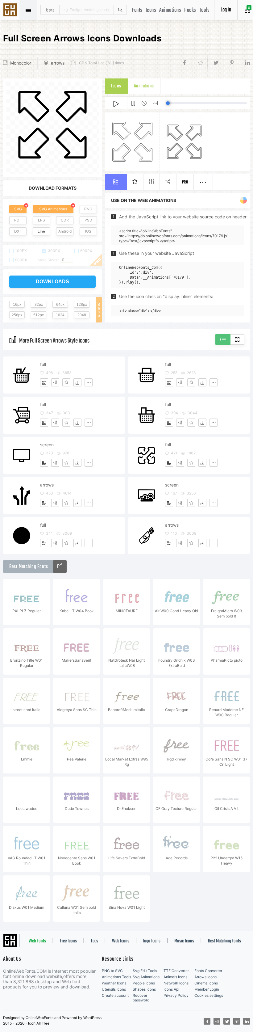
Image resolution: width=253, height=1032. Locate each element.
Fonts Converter (208, 970)
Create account (115, 995)
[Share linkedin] (244, 63)
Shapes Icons (144, 989)
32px (39, 304)
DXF (18, 231)
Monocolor (20, 62)
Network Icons (176, 983)
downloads (52, 281)
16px (17, 304)
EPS (41, 220)
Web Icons (120, 941)
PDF (18, 220)
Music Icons (184, 941)
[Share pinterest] (231, 63)
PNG (88, 209)
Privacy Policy (176, 995)
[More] (89, 382)
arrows (57, 62)
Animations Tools (116, 977)
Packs (190, 10)
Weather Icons (114, 983)
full (43, 364)
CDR (65, 220)
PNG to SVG (112, 970)
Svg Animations (146, 977)
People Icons (144, 983)
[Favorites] (66, 382)
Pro (185, 182)
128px (82, 304)
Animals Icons (175, 977)
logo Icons (151, 941)
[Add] (44, 382)
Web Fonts (37, 941)
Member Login (206, 989)
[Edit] (55, 382)
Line (41, 231)
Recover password (141, 997)
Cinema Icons (206, 983)
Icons (151, 10)
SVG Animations (53, 209)
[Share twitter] (215, 63)
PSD (88, 220)
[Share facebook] (186, 63)
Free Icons (68, 941)
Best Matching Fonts (224, 941)
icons (50, 10)
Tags (94, 941)
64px (60, 304)
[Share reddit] (199, 63)
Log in (226, 10)
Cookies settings (208, 995)
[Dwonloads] (77, 382)
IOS (88, 231)
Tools (204, 10)
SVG (18, 209)
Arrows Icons (205, 977)
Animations (170, 10)
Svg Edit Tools (145, 970)
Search (120, 10)
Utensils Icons (114, 989)
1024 (60, 315)
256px (17, 315)
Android (65, 231)
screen (47, 444)
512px (38, 315)
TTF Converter (176, 970)
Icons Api (171, 989)
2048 (81, 315)
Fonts (137, 10)
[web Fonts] (60, 566)
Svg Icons (11, 10)
